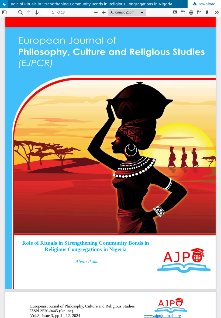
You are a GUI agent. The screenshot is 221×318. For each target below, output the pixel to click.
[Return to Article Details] (4, 4)
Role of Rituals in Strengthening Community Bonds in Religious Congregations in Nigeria (91, 3)
